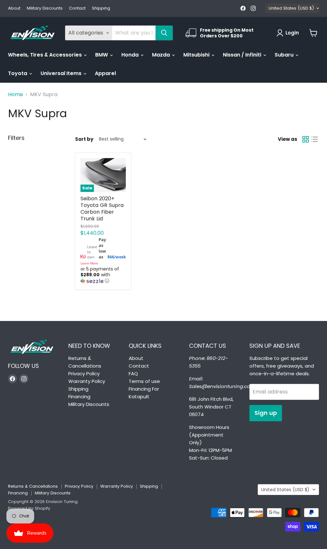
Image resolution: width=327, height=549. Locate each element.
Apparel (105, 73)
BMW (102, 54)
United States (291, 8)
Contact (77, 8)
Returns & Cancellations (33, 486)
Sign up (266, 413)
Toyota (18, 73)
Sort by (84, 139)
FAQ (133, 373)
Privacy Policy (84, 373)
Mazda (161, 54)
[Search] (164, 33)
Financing (79, 396)
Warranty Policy (86, 381)
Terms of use (144, 381)
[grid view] (305, 139)
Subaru (285, 54)
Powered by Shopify (29, 508)
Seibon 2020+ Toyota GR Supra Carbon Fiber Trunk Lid (102, 208)
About (14, 8)
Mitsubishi (197, 54)
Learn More (89, 263)
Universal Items (62, 73)
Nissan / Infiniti (242, 54)
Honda (130, 54)
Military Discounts (45, 8)
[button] (103, 275)
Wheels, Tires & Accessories (45, 54)
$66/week (116, 257)
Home (15, 94)
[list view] (314, 139)
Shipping (101, 8)
